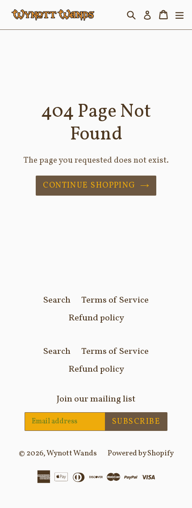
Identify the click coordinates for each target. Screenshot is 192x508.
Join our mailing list (96, 399)
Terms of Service (115, 300)
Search (57, 300)
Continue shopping (89, 185)
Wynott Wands (71, 453)
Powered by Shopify (141, 453)
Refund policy (96, 318)
